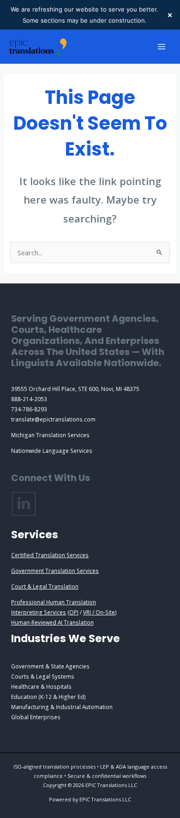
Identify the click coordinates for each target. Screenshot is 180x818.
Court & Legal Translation (44, 586)
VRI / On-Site (99, 612)
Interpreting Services (38, 612)
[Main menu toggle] (161, 46)
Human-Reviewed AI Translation (52, 622)
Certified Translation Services (50, 555)
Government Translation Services (55, 570)
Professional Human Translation (53, 602)
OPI (73, 612)
